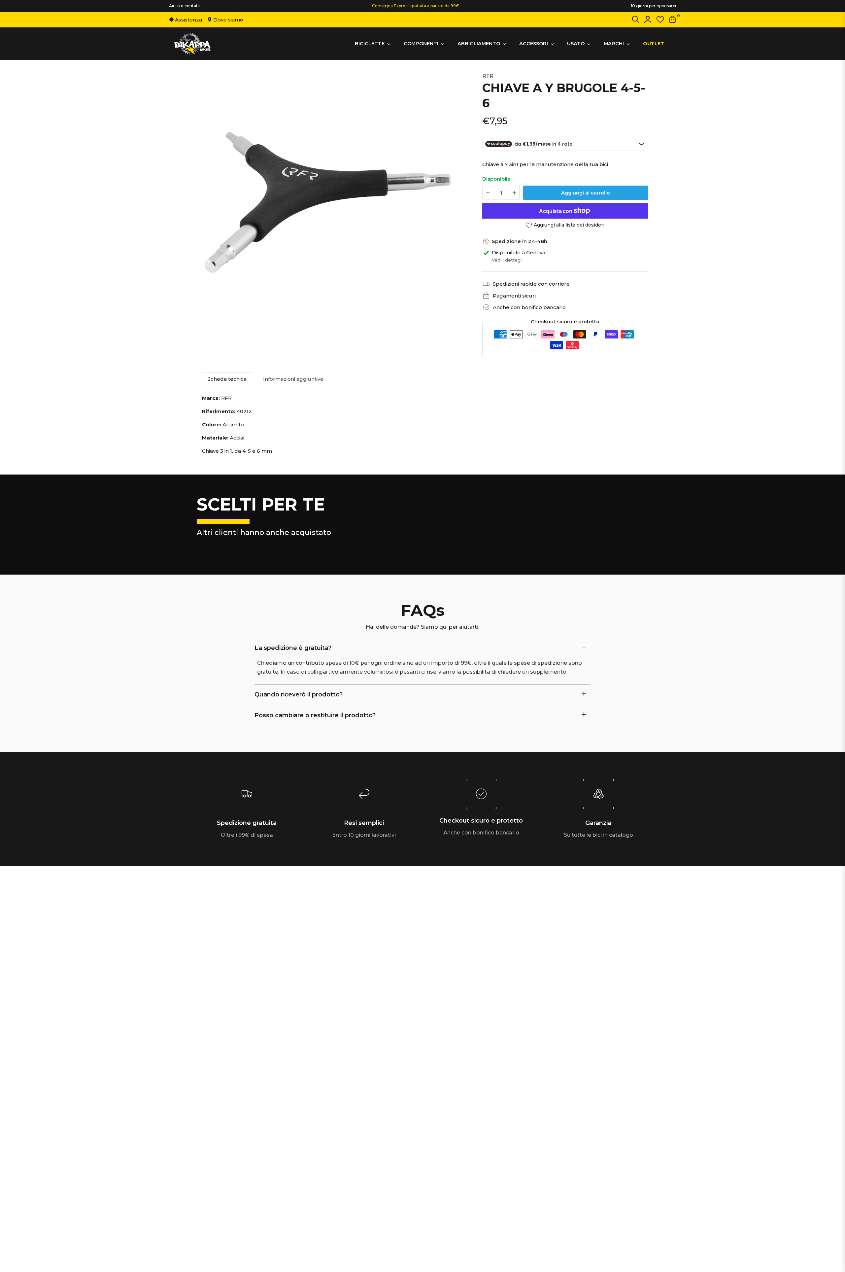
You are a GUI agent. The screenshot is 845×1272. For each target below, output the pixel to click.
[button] (635, 20)
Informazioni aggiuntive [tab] (293, 379)
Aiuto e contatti (184, 5)
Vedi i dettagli (507, 260)
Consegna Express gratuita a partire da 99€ (415, 5)
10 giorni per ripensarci (653, 5)
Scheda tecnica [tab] (227, 379)
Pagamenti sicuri (514, 296)
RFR (487, 76)
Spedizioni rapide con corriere (531, 284)
